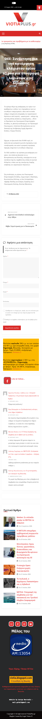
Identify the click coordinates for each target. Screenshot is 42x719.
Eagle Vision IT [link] (27, 716)
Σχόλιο (5, 256)
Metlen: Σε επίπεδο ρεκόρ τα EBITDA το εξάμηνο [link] (25, 520)
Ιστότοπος (6, 301)
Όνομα (5, 282)
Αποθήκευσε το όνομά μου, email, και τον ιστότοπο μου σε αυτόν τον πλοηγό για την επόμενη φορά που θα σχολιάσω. (21, 313)
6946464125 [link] (17, 352)
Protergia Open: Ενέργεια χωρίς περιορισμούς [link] (24, 568)
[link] (39, 7)
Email (5, 292)
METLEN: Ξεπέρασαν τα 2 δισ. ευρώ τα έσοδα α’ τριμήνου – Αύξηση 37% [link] (23, 454)
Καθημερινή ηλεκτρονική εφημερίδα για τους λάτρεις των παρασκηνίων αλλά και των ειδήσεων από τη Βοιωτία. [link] (21, 689)
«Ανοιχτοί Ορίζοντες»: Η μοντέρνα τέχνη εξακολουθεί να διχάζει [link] (23, 396)
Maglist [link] (12, 716)
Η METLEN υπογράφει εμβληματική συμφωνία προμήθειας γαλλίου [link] (27, 533)
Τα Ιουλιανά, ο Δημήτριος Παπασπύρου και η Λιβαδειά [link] (27, 581)
